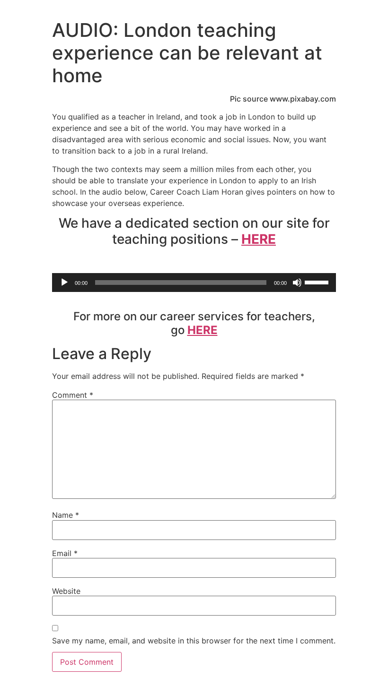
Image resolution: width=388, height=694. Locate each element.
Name (65, 515)
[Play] (64, 282)
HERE (258, 239)
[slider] (318, 281)
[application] (194, 282)
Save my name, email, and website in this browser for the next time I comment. (193, 640)
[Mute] (297, 282)
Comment (72, 395)
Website (66, 591)
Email (65, 553)
